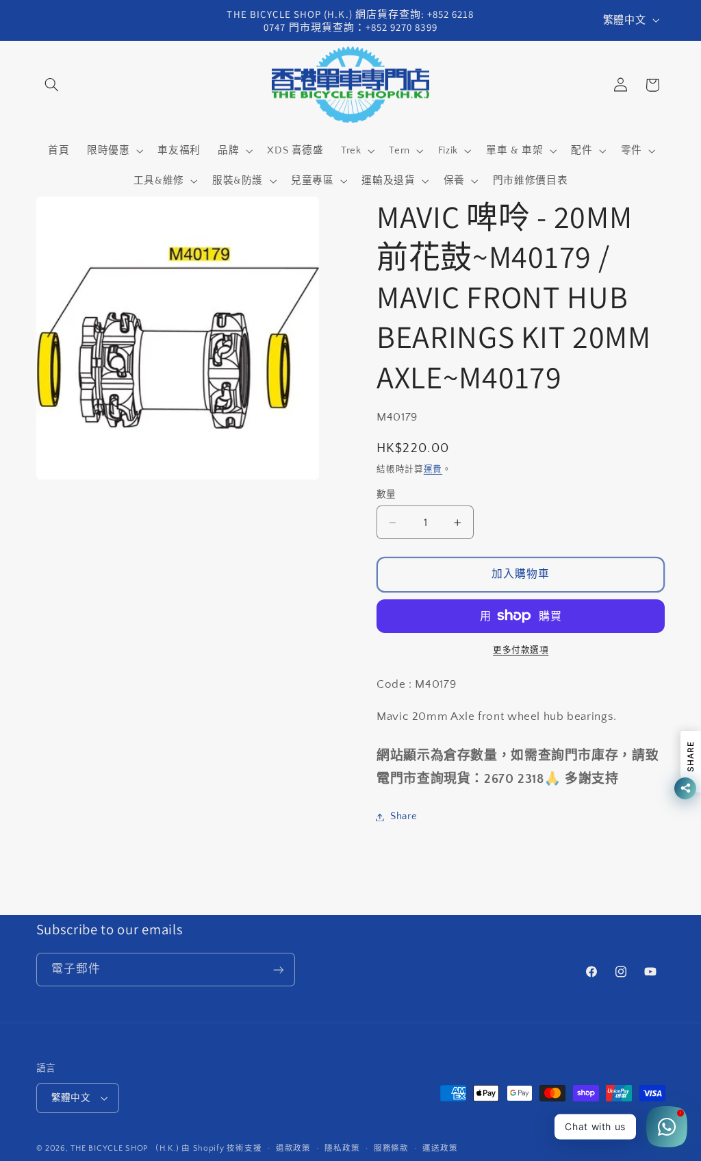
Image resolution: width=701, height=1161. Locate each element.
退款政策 (293, 1148)
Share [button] (403, 816)
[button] (52, 85)
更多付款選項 (520, 650)
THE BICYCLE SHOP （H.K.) (126, 1148)
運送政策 (439, 1148)
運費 (433, 469)
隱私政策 (341, 1148)
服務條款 (391, 1148)
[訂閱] (278, 969)
